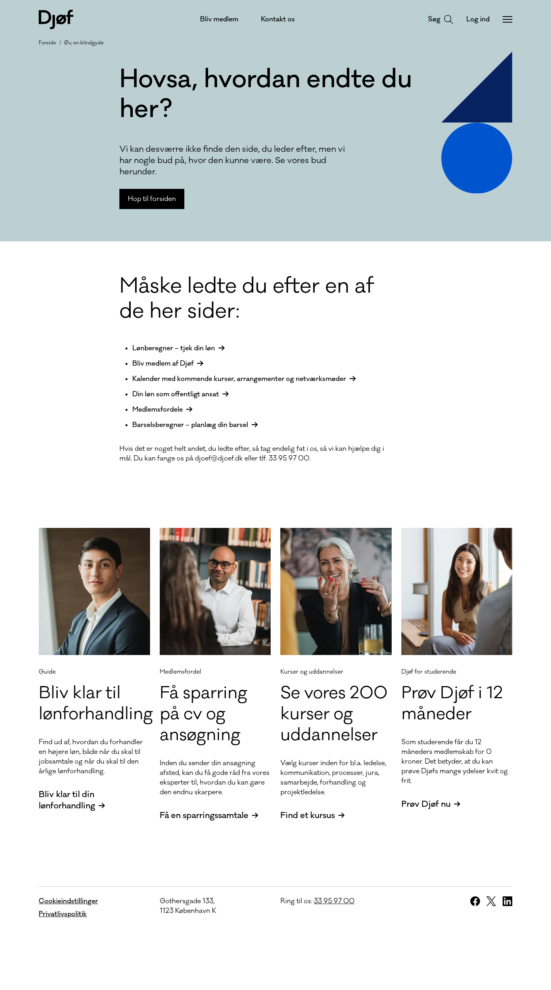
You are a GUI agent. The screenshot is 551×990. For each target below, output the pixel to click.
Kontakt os (278, 19)
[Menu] (507, 19)
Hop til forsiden (152, 199)
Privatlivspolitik (63, 914)
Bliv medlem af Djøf (163, 363)
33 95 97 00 (334, 901)
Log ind (478, 19)
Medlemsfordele (157, 409)
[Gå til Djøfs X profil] (491, 901)
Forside (47, 43)
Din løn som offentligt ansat (175, 394)
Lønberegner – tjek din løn (173, 348)
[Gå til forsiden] (56, 19)
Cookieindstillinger (68, 901)
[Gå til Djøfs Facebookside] (475, 901)
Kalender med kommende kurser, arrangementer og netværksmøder (239, 379)
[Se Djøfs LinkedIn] (507, 901)
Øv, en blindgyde (84, 43)
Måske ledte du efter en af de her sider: (246, 298)
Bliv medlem (219, 19)
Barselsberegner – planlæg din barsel (190, 425)
